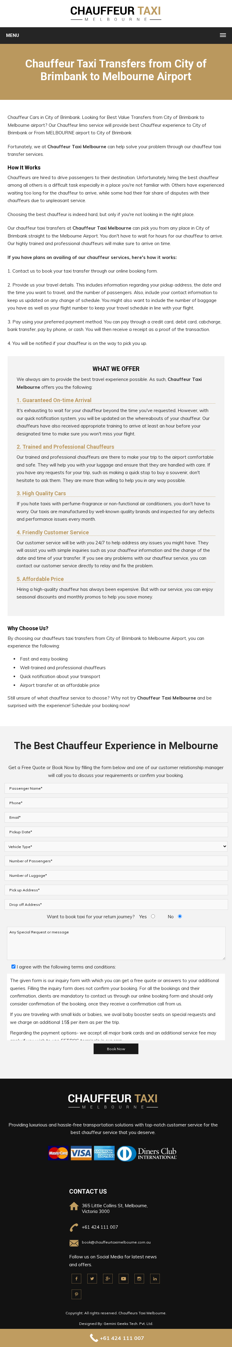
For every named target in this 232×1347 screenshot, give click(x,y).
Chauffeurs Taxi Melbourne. (142, 1313)
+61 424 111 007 (100, 1227)
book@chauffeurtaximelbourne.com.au (116, 1242)
